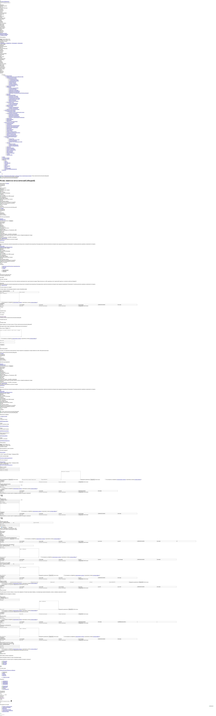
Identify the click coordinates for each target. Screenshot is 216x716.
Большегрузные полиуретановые (13, 125)
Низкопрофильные (12, 81)
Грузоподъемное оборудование (10, 136)
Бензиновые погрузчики (13, 97)
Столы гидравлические (13, 103)
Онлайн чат (5, 672)
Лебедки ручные (12, 143)
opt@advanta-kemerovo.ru (5, 440)
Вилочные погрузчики (11, 95)
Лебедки (8, 142)
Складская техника (8, 75)
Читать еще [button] (2, 246)
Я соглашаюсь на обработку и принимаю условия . (19, 338)
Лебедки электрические (13, 144)
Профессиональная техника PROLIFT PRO (15, 76)
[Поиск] (0, 3)
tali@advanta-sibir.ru (3, 435)
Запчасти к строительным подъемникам (16, 117)
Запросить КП (2, 219)
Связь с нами (2, 44)
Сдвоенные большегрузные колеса (13, 132)
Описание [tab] (4, 271)
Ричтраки (8, 94)
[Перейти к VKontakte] (4, 661)
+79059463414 (2, 43)
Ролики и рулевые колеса (11, 131)
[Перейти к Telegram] (4, 662)
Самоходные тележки (11, 85)
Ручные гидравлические (13, 87)
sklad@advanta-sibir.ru (4, 421)
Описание (4, 267)
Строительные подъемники (12, 113)
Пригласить (2, 240)
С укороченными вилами (14, 80)
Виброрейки (9, 120)
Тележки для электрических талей (15, 141)
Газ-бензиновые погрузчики (14, 98)
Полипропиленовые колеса (12, 135)
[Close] (1, 666)
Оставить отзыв (3, 316)
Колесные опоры (5, 711)
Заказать (1, 218)
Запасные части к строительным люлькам (23, 175)
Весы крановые (10, 151)
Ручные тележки (10, 106)
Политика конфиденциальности (10, 169)
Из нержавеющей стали (13, 84)
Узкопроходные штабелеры (14, 92)
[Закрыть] (1, 652)
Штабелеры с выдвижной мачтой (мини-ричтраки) (19, 93)
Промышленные (10, 123)
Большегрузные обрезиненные (13, 126)
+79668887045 (8, 43)
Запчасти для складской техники (13, 109)
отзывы (2, 208)
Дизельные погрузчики (13, 96)
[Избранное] (4, 687)
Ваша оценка (3, 328)
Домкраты (9, 146)
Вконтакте (4, 675)
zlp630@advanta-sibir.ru (4, 430)
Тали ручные (11, 138)
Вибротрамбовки (10, 119)
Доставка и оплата (5, 157)
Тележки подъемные (13, 83)
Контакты (4, 170)
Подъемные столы (10, 102)
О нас (5, 160)
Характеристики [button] (3, 247)
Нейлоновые (9, 128)
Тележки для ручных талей (14, 139)
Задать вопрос (2, 452)
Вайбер (3, 673)
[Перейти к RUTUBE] (4, 663)
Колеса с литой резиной (11, 134)
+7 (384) (3, 35)
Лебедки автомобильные (14, 145)
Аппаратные (9, 124)
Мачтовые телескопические (14, 116)
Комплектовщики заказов (12, 105)
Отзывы (7, 183)
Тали (8, 137)
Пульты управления (10, 152)
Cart (5, 689)
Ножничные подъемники (14, 114)
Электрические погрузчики (14, 99)
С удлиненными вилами (13, 79)
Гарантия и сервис (5, 158)
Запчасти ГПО (9, 154)
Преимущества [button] (9, 247)
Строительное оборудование (9, 110)
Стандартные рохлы (13, 78)
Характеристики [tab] (5, 270)
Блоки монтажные (10, 147)
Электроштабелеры (12, 88)
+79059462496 (19, 43)
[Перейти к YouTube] (4, 664)
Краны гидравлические (11, 149)
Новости (6, 161)
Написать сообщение (11, 670)
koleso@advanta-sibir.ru (4, 426)
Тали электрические (13, 140)
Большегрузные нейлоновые (12, 127)
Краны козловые (10, 150)
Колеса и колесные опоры (9, 122)
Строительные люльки (11, 111)
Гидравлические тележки (11, 77)
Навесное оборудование (13, 101)
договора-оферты (33, 302)
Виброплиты (9, 118)
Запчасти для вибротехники (12, 121)
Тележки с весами (12, 82)
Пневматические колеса (11, 133)
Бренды (5, 167)
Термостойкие (9, 130)
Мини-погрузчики (12, 100)
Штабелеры (9, 86)
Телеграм (4, 674)
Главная (1, 175)
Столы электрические (13, 104)
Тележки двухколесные (13, 108)
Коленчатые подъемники (14, 115)
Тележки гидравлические (7, 706)
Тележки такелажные (11, 148)
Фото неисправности (4, 479)
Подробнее (2, 697)
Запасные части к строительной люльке (16, 112)
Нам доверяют (7, 166)
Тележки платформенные (14, 107)
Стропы (8, 153)
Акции (3, 156)
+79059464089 (14, 43)
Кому (1, 522)
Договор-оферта (7, 168)
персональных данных (17, 302)
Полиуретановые (10, 129)
